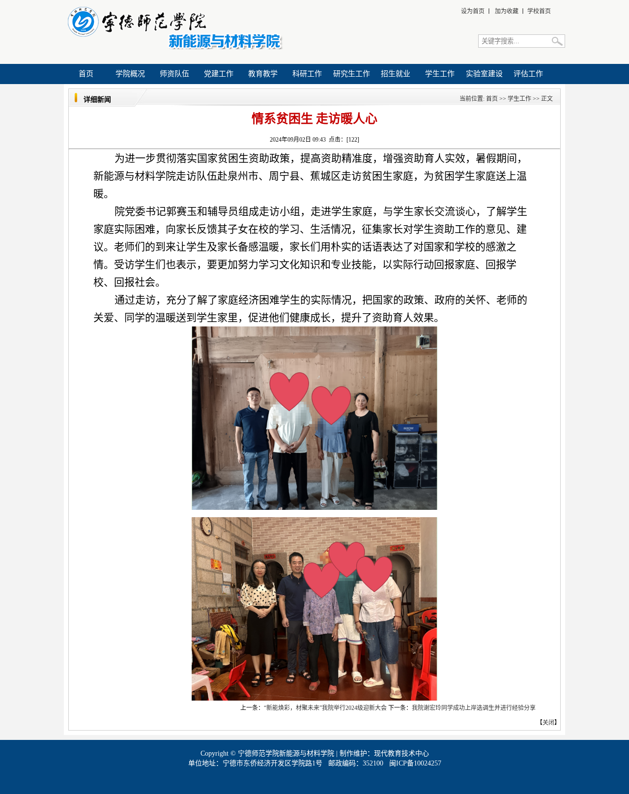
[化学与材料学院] (174, 47)
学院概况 (130, 74)
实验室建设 (484, 74)
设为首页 (473, 11)
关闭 (548, 722)
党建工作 (218, 74)
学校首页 (539, 11)
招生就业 (395, 74)
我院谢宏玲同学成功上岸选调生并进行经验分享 (474, 708)
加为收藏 (506, 11)
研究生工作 (351, 74)
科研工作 (307, 74)
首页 (86, 74)
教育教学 (263, 74)
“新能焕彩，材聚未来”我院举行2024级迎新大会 (325, 708)
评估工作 (528, 74)
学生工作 (440, 74)
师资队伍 (174, 74)
